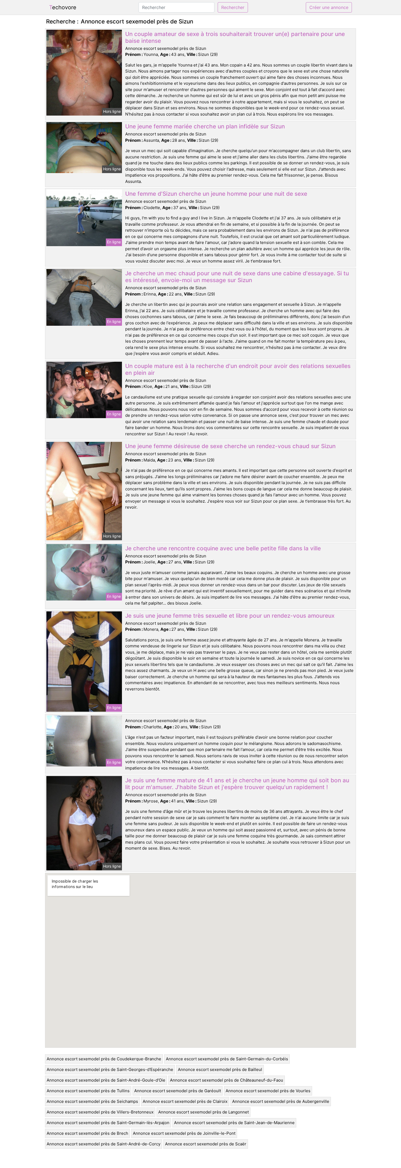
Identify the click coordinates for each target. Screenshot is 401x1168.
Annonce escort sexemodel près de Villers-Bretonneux (100, 1112)
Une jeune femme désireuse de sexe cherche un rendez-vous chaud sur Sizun (230, 446)
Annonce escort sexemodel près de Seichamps (92, 1101)
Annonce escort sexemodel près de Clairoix (185, 1101)
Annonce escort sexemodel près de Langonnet (203, 1112)
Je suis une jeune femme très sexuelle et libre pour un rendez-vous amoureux (229, 615)
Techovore (62, 7)
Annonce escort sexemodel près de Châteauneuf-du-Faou (226, 1080)
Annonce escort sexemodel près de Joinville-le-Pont (184, 1133)
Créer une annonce (328, 7)
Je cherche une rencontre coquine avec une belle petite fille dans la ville (223, 548)
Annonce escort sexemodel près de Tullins (88, 1090)
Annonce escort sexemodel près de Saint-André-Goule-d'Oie (106, 1080)
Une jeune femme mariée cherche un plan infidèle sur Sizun (205, 126)
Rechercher (232, 7)
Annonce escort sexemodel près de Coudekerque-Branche (104, 1058)
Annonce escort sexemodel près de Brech (87, 1133)
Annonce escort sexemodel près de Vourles (268, 1090)
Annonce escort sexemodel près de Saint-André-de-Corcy (103, 1143)
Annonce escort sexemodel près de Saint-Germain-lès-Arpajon (108, 1122)
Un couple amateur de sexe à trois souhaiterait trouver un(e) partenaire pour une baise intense (235, 37)
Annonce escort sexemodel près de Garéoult (177, 1090)
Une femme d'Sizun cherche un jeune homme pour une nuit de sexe (216, 193)
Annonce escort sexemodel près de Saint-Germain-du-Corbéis (227, 1058)
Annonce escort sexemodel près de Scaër (205, 1143)
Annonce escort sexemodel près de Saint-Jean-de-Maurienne (234, 1122)
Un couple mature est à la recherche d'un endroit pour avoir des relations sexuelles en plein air (238, 369)
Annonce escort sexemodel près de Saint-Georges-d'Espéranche (110, 1069)
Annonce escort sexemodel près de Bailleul (220, 1069)
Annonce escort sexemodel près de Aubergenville (280, 1101)
